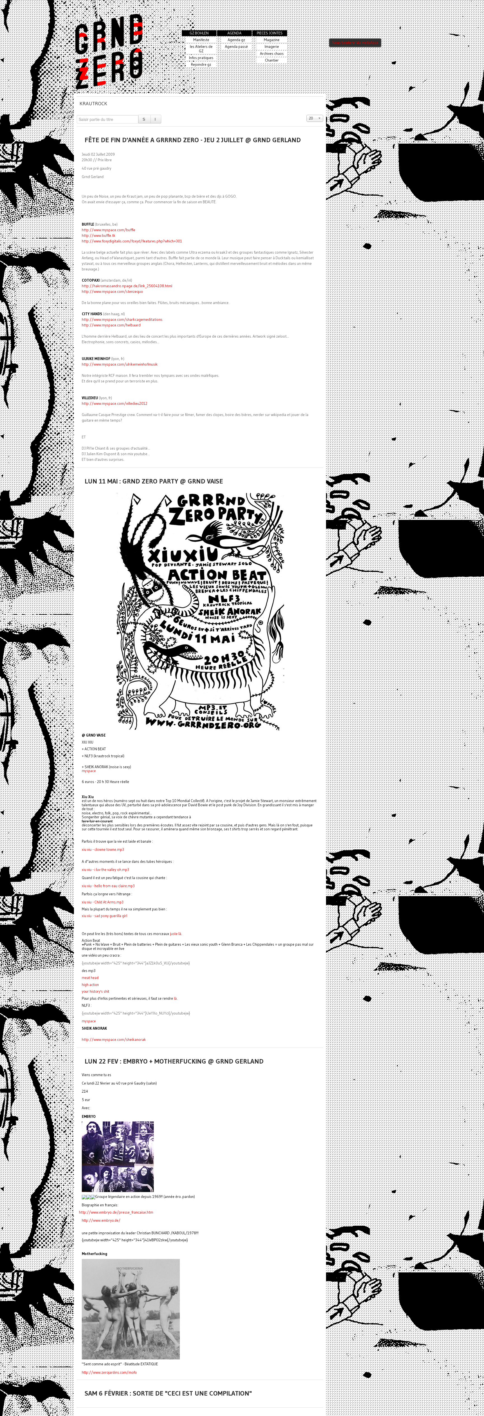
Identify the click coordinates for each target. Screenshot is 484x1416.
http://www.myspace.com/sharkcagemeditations (122, 319)
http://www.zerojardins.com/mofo (109, 1372)
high (90, 984)
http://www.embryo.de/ (101, 1220)
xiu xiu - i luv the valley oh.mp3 (105, 869)
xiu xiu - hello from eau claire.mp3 (108, 886)
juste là (175, 933)
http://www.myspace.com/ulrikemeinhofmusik (120, 364)
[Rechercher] (144, 119)
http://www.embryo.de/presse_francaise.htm (116, 1212)
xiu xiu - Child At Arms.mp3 (103, 902)
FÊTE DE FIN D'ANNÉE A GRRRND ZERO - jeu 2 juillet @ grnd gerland (193, 140)
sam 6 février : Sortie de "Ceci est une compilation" (168, 1393)
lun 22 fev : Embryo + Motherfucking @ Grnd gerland (174, 1061)
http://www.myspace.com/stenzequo (112, 291)
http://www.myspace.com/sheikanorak (114, 1039)
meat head (90, 977)
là (175, 998)
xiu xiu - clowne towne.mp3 (103, 849)
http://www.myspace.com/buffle (108, 230)
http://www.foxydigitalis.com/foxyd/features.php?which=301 (132, 241)
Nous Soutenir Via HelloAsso (355, 42)
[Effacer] (155, 119)
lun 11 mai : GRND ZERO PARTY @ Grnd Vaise (154, 481)
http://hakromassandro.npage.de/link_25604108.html (127, 286)
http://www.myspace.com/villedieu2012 (114, 403)
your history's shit (95, 991)
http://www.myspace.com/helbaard (111, 325)
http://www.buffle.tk (98, 235)
